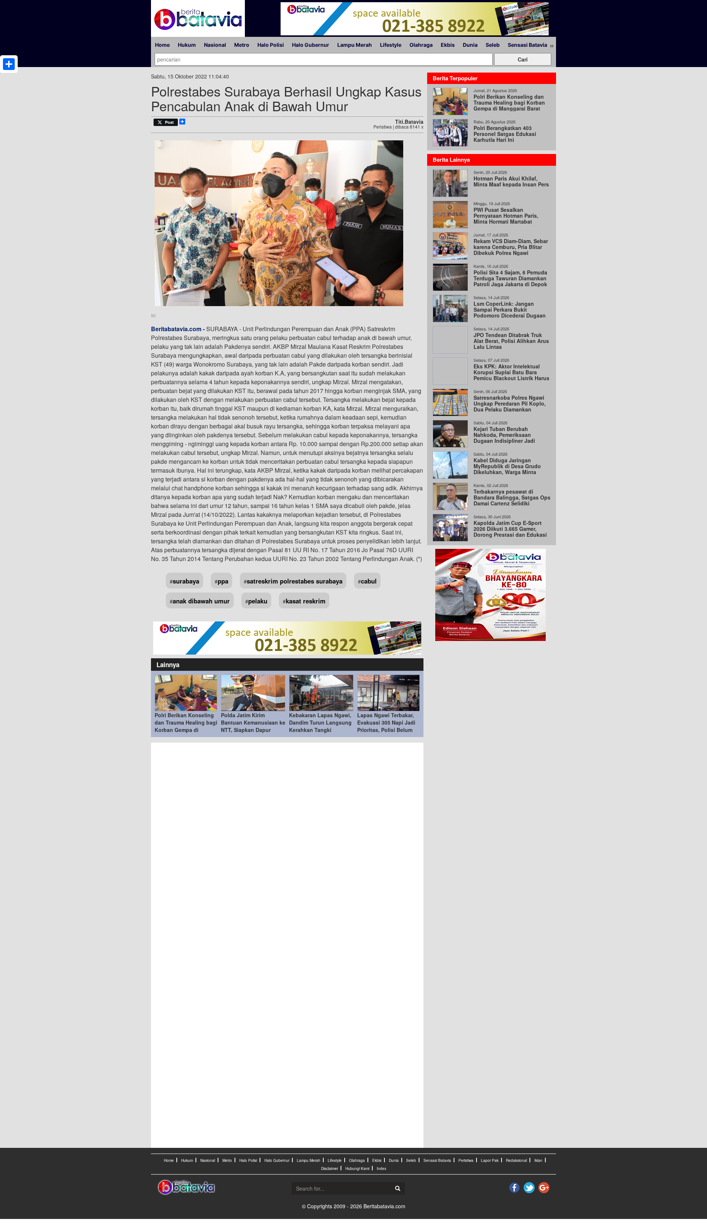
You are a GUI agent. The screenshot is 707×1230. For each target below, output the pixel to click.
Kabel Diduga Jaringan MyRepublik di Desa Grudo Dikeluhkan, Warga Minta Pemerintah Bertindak (507, 468)
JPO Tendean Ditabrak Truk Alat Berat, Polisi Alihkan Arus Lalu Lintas (511, 340)
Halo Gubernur (310, 45)
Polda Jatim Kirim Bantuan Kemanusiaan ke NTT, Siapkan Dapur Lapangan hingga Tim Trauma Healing (253, 729)
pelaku (257, 600)
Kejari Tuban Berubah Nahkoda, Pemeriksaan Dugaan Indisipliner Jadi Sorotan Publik (504, 437)
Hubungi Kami (357, 1168)
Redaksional (516, 1160)
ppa (223, 581)
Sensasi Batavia (527, 45)
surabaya (186, 581)
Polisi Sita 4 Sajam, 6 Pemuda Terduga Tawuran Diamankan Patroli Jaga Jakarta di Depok (510, 278)
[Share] (8, 64)
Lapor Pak (490, 1160)
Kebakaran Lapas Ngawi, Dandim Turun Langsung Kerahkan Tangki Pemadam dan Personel (320, 726)
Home (162, 45)
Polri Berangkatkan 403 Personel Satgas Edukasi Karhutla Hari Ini (505, 133)
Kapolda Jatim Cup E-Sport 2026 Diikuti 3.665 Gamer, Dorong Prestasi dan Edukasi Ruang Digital (510, 531)
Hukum (187, 45)
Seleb (493, 45)
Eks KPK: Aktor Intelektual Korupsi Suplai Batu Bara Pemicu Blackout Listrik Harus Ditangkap (511, 375)
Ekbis (448, 45)
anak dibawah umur (201, 600)
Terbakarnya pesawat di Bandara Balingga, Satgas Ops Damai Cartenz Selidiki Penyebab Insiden (512, 500)
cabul (369, 581)
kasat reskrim (306, 600)
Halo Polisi (270, 45)
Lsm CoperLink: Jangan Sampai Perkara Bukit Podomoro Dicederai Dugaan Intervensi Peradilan (510, 312)
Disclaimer (329, 1168)
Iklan (538, 1160)
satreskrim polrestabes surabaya (294, 581)
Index (381, 1168)
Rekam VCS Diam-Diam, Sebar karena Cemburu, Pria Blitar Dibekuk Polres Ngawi (511, 246)
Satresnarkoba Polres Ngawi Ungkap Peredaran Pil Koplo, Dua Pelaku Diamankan (510, 403)
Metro (241, 45)
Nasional (215, 45)
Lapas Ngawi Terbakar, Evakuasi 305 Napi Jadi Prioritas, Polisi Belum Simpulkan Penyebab (386, 726)
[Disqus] (287, 846)
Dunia (470, 45)
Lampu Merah (354, 45)
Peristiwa (466, 1160)
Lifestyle (390, 45)
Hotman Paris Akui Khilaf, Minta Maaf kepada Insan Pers (511, 181)
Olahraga (421, 45)
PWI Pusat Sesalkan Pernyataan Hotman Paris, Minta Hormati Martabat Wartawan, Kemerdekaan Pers (511, 218)
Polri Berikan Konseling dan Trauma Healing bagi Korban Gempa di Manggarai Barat (186, 726)
